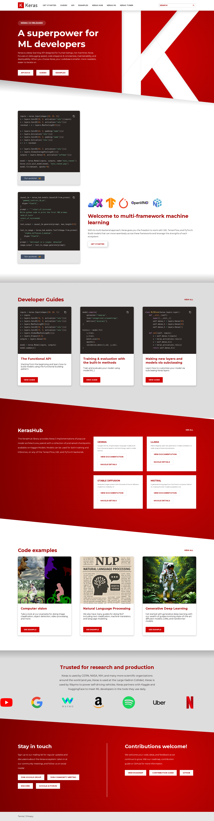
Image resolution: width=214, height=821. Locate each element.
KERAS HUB (97, 5)
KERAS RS (111, 5)
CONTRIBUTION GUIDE (163, 773)
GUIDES (63, 5)
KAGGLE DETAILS (109, 464)
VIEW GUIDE (29, 380)
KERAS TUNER (126, 5)
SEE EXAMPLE (30, 629)
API (72, 5)
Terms (21, 816)
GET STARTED (49, 5)
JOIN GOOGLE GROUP (31, 777)
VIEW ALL (188, 299)
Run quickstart (30, 178)
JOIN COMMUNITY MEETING (63, 777)
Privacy (29, 816)
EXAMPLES (83, 5)
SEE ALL (189, 430)
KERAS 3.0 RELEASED (32, 23)
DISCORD (25, 786)
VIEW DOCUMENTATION (112, 457)
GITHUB (186, 773)
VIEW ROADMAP (135, 773)
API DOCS (25, 73)
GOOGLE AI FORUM (48, 786)
